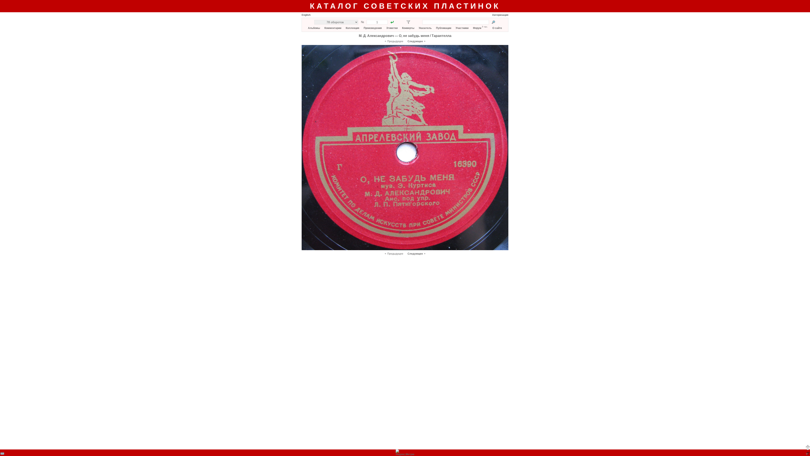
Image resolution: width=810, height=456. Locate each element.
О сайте (497, 28)
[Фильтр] (408, 22)
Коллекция (352, 28)
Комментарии (332, 28)
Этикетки (392, 28)
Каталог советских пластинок (405, 6)
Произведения (373, 28)
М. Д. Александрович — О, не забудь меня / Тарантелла (405, 36)
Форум (477, 28)
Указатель (425, 28)
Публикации (443, 28)
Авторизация (500, 15)
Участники (462, 28)
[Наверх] (807, 447)
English (306, 15)
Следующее (415, 41)
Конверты (408, 28)
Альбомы (314, 28)
